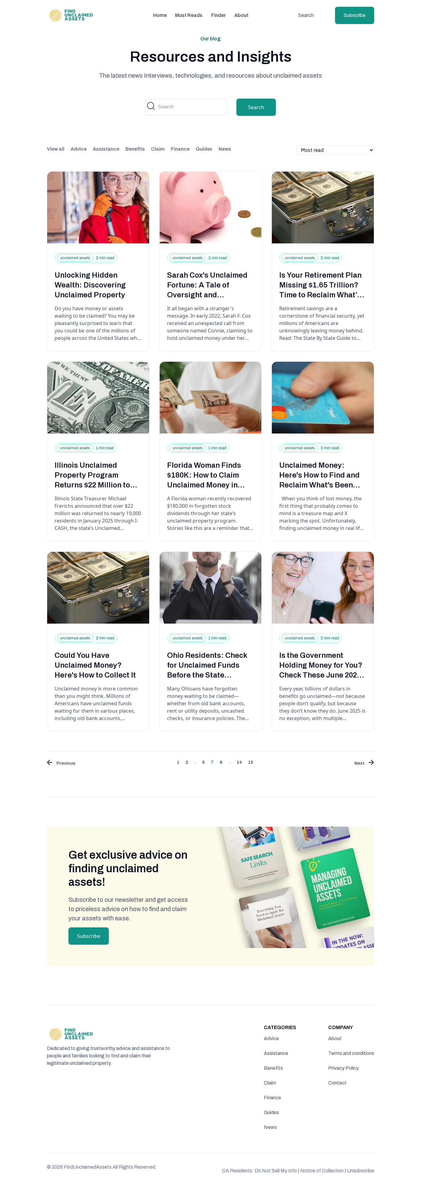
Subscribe (355, 15)
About (241, 15)
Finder (218, 15)
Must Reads (188, 15)
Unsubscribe (360, 1170)
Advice (79, 149)
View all (55, 149)
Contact (337, 1082)
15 (250, 762)
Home (160, 15)
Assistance (106, 149)
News (225, 149)
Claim (158, 149)
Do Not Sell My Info (277, 1170)
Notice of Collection (323, 1170)
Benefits (135, 149)
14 (239, 762)
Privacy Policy (343, 1068)
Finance (180, 149)
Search (306, 15)
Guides (204, 149)
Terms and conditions (351, 1053)
